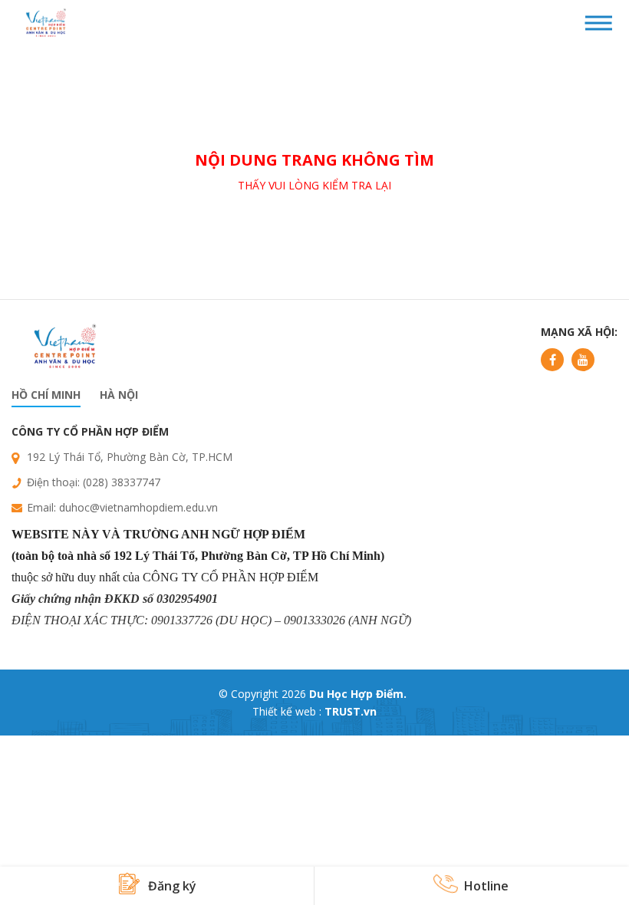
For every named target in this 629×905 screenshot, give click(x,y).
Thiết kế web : (286, 711)
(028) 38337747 (121, 482)
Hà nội (119, 394)
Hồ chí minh (46, 394)
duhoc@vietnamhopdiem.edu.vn (138, 507)
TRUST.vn (350, 711)
